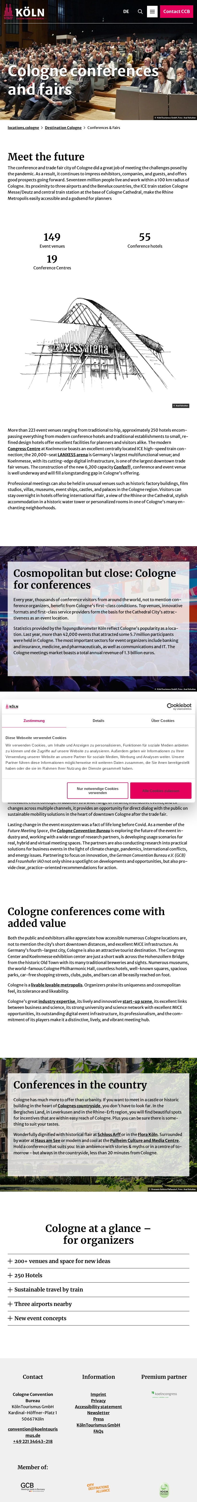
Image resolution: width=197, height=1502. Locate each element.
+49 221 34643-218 (33, 1441)
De (126, 11)
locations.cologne (23, 127)
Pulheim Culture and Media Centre (144, 1140)
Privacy (98, 1400)
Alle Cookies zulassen (160, 790)
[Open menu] (152, 11)
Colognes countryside (79, 1105)
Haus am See (47, 1140)
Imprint (98, 1394)
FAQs (98, 1431)
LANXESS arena (73, 454)
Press (98, 1419)
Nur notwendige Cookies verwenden (97, 791)
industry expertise (56, 1001)
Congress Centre (24, 448)
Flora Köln (148, 1134)
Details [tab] (99, 720)
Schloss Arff (109, 1134)
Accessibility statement (98, 1406)
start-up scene (137, 1001)
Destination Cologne (63, 127)
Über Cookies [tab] (162, 720)
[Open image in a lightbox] (98, 339)
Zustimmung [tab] (34, 720)
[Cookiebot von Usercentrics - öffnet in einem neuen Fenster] (170, 706)
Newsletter (98, 1412)
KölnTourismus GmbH (98, 1425)
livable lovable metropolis (56, 985)
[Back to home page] (24, 11)
